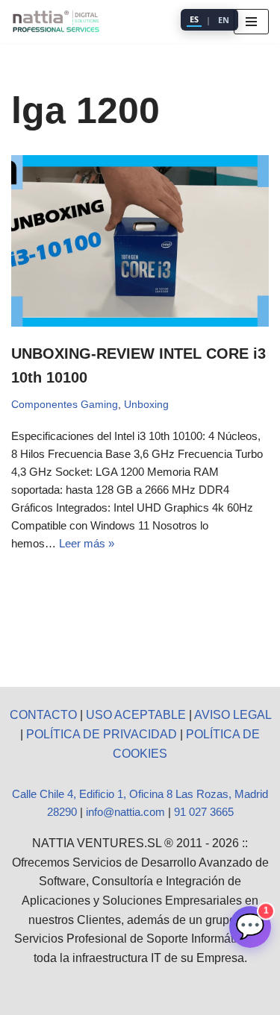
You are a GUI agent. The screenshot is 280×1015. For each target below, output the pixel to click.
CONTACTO (43, 714)
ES (194, 19)
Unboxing (146, 404)
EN (223, 19)
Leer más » (86, 543)
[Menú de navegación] (251, 21)
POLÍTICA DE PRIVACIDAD (101, 734)
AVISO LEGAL (232, 714)
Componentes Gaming (64, 404)
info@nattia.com (125, 811)
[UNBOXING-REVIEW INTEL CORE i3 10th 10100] (140, 241)
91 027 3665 (204, 811)
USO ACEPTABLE (136, 714)
